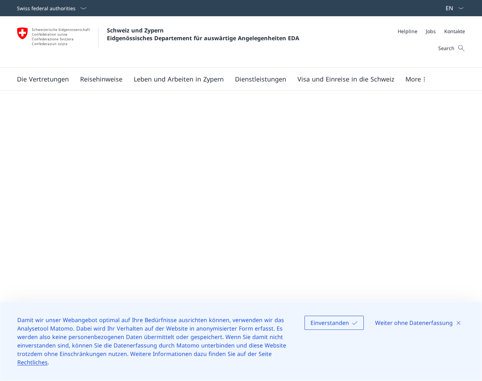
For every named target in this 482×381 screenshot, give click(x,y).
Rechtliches (32, 362)
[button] (42, 79)
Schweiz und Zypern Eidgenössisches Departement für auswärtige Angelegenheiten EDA (203, 34)
